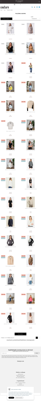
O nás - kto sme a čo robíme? (20, 382)
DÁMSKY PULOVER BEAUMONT (30, 208)
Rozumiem (11, 397)
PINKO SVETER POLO (30, 285)
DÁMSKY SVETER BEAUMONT (10, 169)
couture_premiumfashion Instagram (20, 340)
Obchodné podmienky (20, 376)
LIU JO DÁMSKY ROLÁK (31, 131)
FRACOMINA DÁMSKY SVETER (10, 246)
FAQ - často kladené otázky (20, 377)
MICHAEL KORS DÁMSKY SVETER (31, 189)
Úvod (1, 10)
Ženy (5, 10)
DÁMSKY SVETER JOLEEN (10, 92)
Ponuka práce (19, 384)
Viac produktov (20, 334)
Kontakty (20, 383)
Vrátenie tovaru (20, 374)
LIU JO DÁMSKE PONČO (30, 169)
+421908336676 (23, 4)
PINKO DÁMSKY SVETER (10, 131)
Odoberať (36, 353)
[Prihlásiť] (34, 7)
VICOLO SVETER (10, 304)
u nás (23, 384)
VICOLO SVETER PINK (30, 304)
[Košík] (37, 7)
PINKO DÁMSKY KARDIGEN (10, 266)
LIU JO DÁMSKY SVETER (10, 34)
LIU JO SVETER (10, 208)
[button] (32, 7)
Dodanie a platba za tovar (20, 375)
